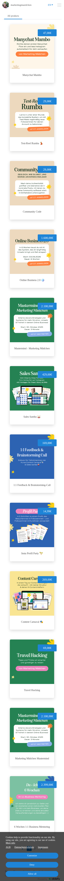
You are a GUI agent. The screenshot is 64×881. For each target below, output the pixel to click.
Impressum (43, 847)
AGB (8, 847)
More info (10, 843)
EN (49, 5)
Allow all (32, 874)
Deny (32, 865)
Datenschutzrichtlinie (24, 847)
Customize (32, 855)
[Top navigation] (59, 5)
